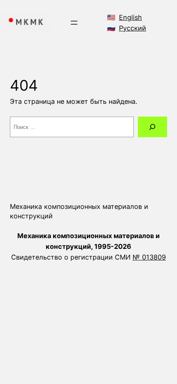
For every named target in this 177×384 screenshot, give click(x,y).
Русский (132, 28)
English (130, 17)
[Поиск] (152, 127)
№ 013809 (149, 257)
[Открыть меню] (74, 23)
